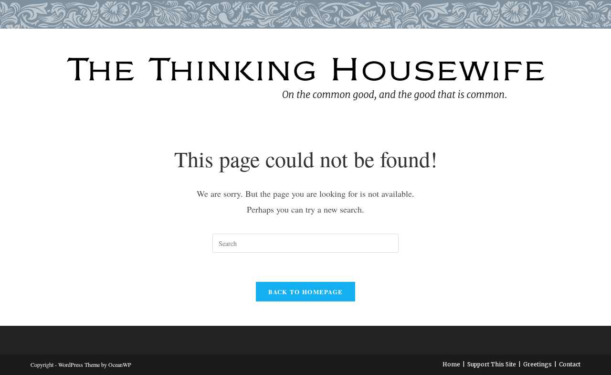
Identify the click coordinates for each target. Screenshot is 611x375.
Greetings (537, 364)
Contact (569, 364)
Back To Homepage (305, 291)
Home (451, 364)
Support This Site (491, 364)
